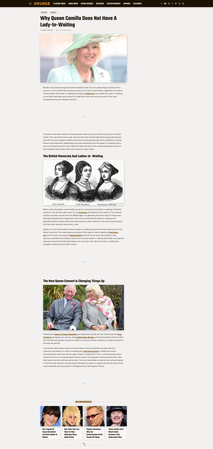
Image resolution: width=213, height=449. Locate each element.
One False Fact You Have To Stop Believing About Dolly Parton (71, 433)
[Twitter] (172, 3)
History (44, 12)
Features (137, 3)
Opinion (126, 3)
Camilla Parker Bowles (84, 337)
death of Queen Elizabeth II (66, 334)
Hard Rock (73, 3)
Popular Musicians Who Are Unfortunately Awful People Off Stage (94, 433)
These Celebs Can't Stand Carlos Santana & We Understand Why (115, 433)
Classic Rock (59, 3)
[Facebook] (161, 3)
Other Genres (87, 3)
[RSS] (183, 3)
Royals (53, 12)
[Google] (180, 3)
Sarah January (47, 30)
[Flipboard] (176, 3)
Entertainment (113, 3)
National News (76, 235)
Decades (100, 3)
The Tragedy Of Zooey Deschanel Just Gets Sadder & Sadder (49, 433)
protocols (82, 212)
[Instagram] (169, 3)
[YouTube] (165, 3)
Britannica (90, 93)
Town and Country (91, 351)
